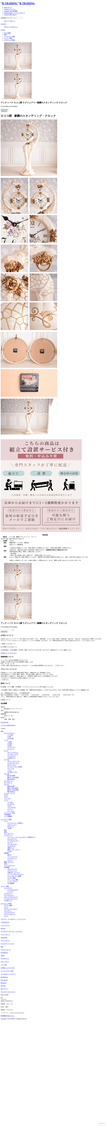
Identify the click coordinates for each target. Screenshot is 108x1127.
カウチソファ (11, 747)
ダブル (9, 805)
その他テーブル (12, 772)
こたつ (9, 770)
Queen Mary (4, 937)
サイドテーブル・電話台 (14, 766)
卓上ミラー (10, 826)
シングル (10, 802)
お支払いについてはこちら (9, 653)
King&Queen (4, 977)
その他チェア (11, 758)
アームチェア (11, 756)
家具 (2, 731)
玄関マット (10, 848)
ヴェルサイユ (5, 958)
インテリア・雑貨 (6, 819)
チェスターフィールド (7, 943)
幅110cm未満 (11, 775)
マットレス (10, 811)
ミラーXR (4, 964)
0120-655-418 (4, 722)
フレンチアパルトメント (8, 992)
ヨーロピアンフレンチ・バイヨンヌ (11, 931)
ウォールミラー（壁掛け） (15, 823)
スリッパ (10, 860)
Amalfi (2, 955)
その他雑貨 (10, 883)
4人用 (9, 736)
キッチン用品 (11, 878)
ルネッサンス (5, 961)
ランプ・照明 (5, 886)
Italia (2, 946)
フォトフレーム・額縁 (14, 876)
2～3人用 (10, 735)
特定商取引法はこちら (7, 1015)
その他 (9, 828)
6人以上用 (10, 738)
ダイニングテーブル (13, 761)
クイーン (10, 809)
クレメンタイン (5, 940)
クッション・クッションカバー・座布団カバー (21, 837)
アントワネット (5, 934)
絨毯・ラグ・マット (13, 849)
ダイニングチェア (12, 752)
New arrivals (4, 980)
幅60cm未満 (10, 786)
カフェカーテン (12, 839)
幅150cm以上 (11, 779)
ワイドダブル (11, 807)
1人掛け (9, 742)
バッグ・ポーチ (12, 881)
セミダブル (10, 804)
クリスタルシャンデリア (8, 974)
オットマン (10, 749)
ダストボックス (12, 869)
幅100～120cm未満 (12, 789)
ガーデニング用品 (6, 903)
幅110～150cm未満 (12, 777)
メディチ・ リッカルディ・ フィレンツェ (13, 919)
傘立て (9, 855)
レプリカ (10, 891)
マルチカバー (11, 846)
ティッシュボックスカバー (15, 874)
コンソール (10, 768)
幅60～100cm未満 (12, 788)
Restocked (3, 983)
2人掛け (9, 743)
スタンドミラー (12, 824)
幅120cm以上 (11, 791)
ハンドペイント (5, 925)
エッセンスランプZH (7, 971)
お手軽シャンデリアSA (8, 968)
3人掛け (9, 745)
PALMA (3, 928)
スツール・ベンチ (12, 754)
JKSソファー (4, 988)
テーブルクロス (12, 844)
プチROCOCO (5, 922)
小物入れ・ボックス (13, 872)
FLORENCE (4, 952)
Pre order (3, 985)
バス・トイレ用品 (12, 879)
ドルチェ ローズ (5, 949)
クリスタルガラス (12, 890)
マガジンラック (12, 871)
